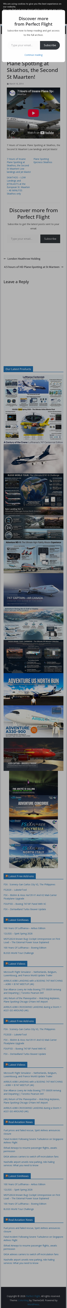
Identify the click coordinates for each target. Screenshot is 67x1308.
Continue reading (33, 54)
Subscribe (50, 45)
